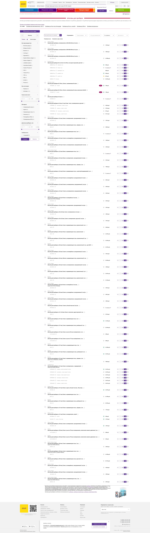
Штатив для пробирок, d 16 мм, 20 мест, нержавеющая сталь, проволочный (65, 231)
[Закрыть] (108, 521)
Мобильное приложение (65, 512)
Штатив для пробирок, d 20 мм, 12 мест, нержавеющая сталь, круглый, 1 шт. (65, 458)
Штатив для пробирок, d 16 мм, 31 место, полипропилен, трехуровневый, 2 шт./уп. (67, 264)
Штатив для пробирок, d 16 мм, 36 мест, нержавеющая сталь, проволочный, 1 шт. (67, 271)
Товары (23, 39)
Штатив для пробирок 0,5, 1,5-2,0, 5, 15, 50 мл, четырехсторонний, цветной (65, 62)
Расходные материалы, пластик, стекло (65, 10)
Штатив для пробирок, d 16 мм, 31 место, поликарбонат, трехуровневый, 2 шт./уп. (67, 251)
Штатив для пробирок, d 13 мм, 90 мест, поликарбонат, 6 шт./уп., (62, 197)
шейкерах (71, 491)
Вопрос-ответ (82, 517)
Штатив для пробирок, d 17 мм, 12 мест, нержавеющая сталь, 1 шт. (63, 318)
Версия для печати (126, 531)
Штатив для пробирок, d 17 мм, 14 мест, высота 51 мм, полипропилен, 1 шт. (65, 332)
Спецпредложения (29, 9)
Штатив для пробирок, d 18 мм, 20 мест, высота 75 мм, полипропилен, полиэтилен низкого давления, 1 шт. (73, 430)
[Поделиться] (81, 43)
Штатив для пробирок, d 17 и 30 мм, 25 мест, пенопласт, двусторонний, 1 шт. (65, 312)
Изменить (111, 10)
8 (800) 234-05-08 (125, 520)
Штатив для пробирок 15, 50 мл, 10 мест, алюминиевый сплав (62, 83)
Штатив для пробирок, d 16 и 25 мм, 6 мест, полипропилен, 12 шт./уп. (64, 211)
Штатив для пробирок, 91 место (55, 96)
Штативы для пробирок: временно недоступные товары (32, 24)
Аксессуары (33, 39)
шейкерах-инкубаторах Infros (90, 491)
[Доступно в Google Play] (32, 526)
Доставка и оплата (90, 2)
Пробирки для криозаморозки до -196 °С (35, 26)
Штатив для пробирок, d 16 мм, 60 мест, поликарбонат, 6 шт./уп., (62, 284)
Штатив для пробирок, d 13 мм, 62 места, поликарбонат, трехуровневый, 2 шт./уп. (67, 177)
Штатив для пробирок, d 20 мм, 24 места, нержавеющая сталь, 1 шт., (63, 478)
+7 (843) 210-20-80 (125, 522)
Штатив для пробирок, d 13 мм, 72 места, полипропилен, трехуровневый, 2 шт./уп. (67, 191)
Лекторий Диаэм (63, 506)
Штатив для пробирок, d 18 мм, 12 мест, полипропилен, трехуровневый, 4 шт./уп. (67, 423)
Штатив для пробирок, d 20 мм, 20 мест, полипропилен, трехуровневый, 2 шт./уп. (67, 472)
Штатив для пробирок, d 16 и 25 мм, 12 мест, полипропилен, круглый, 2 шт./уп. (66, 218)
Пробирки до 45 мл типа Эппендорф (53, 26)
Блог (64, 2)
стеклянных (91, 487)
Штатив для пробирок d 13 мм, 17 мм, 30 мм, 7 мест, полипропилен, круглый (65, 103)
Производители (69, 2)
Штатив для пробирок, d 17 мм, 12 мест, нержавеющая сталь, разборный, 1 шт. (66, 325)
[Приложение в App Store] (25, 526)
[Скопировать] (79, 43)
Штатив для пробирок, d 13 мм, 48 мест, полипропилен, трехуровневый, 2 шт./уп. (67, 158)
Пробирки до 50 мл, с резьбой (68, 26)
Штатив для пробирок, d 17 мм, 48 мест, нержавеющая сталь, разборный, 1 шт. (66, 401)
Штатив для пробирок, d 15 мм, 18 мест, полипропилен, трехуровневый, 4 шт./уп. (67, 205)
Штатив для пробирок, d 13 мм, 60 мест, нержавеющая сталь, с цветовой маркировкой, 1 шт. (69, 171)
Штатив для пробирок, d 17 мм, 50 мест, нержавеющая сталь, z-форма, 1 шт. (65, 407)
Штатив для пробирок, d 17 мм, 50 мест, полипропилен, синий (62, 414)
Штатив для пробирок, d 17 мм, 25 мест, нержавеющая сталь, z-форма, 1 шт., (65, 358)
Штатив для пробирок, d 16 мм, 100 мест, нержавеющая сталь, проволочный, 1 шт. (67, 258)
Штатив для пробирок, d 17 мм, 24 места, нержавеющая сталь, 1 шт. (63, 345)
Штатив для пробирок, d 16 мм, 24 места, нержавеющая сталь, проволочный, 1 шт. (67, 238)
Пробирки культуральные (92, 26)
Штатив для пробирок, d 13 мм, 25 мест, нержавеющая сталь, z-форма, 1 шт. (65, 124)
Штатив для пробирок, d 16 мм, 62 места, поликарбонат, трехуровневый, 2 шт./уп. (67, 292)
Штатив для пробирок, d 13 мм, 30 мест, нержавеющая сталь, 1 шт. (63, 131)
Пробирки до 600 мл (81, 26)
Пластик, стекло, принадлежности (47, 510)
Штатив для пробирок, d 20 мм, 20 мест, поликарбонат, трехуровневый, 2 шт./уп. (66, 465)
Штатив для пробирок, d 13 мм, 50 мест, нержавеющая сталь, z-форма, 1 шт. (65, 164)
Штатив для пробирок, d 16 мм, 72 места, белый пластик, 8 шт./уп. (63, 305)
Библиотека (121, 9)
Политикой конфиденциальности (57, 525)
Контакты (97, 2)
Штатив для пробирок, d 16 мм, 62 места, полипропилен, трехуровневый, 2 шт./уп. (67, 298)
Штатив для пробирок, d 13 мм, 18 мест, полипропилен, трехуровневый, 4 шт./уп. (67, 118)
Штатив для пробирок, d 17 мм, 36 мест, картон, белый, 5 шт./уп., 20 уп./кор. (65, 387)
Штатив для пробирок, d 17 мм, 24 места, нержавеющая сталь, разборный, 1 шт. (66, 351)
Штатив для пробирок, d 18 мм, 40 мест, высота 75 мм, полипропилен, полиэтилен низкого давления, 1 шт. (73, 436)
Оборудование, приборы (47, 9)
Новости (60, 2)
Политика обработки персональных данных (27, 531)
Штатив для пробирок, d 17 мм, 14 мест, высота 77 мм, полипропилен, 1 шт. (65, 338)
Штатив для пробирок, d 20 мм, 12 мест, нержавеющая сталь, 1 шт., (63, 443)
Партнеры (75, 2)
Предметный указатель (45, 513)
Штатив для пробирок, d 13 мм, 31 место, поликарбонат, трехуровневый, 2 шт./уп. (67, 138)
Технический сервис (82, 2)
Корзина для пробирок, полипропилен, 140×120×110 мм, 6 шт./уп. (63, 43)
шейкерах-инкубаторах (79, 491)
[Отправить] (128, 509)
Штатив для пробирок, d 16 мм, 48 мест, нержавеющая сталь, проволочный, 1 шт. (67, 278)
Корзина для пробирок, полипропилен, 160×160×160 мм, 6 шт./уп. (63, 49)
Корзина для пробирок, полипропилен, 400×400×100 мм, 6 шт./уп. (63, 56)
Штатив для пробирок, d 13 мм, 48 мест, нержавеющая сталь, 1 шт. (63, 151)
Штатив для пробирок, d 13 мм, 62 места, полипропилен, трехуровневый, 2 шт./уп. (67, 184)
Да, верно (102, 10)
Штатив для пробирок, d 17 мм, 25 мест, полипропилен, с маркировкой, (64, 366)
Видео (81, 513)
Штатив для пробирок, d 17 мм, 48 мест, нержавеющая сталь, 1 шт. (63, 394)
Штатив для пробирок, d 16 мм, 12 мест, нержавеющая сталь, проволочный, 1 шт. (67, 225)
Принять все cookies (99, 524)
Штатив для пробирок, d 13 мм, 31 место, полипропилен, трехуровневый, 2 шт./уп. (67, 144)
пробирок (88, 486)
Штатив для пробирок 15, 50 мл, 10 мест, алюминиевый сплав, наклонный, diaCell (67, 90)
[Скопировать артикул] (55, 45)
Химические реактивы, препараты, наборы (84, 10)
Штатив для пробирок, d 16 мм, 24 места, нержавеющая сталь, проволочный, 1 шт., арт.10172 (69, 245)
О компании (55, 2)
